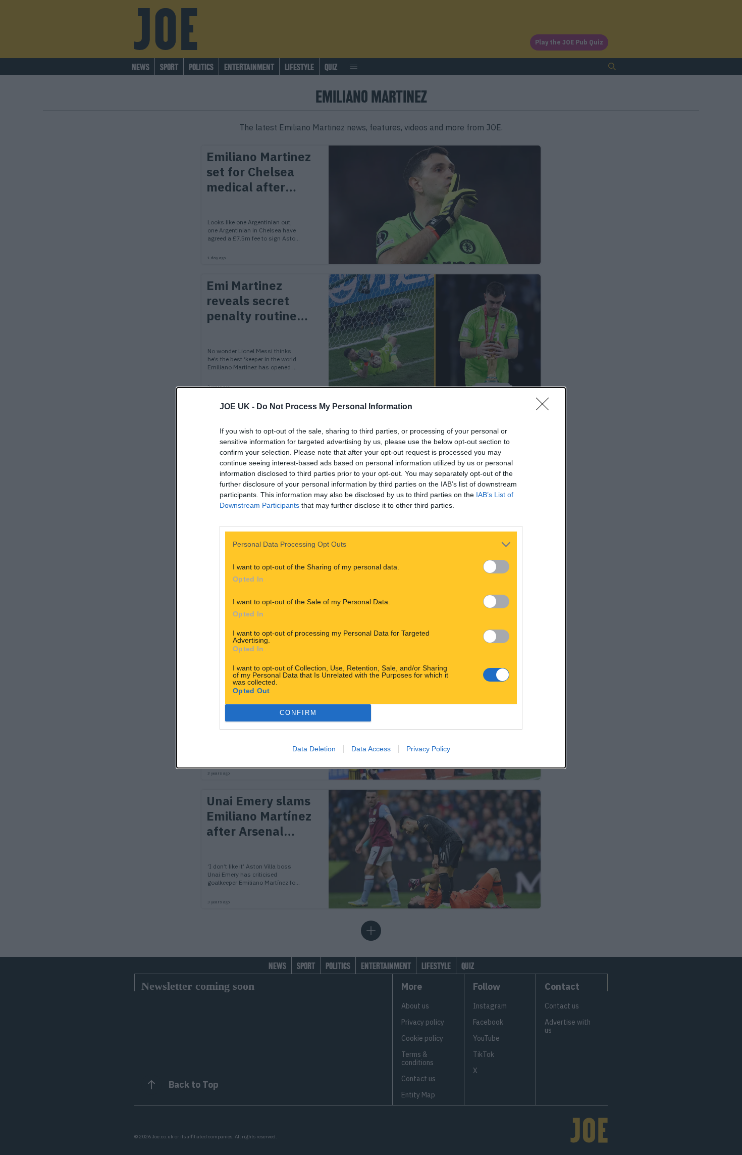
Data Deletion (314, 749)
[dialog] (371, 578)
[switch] (496, 566)
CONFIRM (298, 712)
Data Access (371, 749)
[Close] (545, 407)
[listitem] (371, 544)
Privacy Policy (428, 749)
